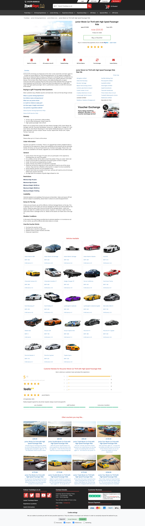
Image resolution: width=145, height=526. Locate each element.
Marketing (88, 522)
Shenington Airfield (106, 85)
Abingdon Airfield (82, 78)
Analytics (68, 522)
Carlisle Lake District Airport (84, 88)
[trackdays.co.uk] (34, 8)
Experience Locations (30, 503)
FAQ (57, 505)
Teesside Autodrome (107, 90)
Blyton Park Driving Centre (84, 85)
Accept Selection (72, 519)
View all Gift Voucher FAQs (30, 113)
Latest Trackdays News (30, 500)
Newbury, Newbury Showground (86, 100)
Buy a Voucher (97, 38)
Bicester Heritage (81, 83)
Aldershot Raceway (82, 80)
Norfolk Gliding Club (107, 78)
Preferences (78, 522)
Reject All (62, 519)
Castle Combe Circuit (82, 90)
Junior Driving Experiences (38, 18)
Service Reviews (113, 496)
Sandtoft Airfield (105, 83)
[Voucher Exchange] (97, 110)
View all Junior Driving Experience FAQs (34, 110)
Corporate (105, 1)
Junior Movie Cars (52, 18)
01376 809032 (33, 2)
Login (82, 1)
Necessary (59, 522)
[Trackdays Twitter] (31, 497)
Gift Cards (93, 1)
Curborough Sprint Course (84, 95)
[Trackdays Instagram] (37, 497)
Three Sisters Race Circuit (108, 93)
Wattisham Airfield (106, 97)
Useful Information (29, 507)
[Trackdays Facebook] (26, 497)
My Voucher (116, 1)
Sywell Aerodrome (106, 88)
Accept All (82, 519)
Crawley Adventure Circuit (84, 93)
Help (57, 508)
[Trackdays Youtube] (43, 497)
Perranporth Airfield (107, 80)
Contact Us (67, 502)
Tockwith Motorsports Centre (109, 95)
